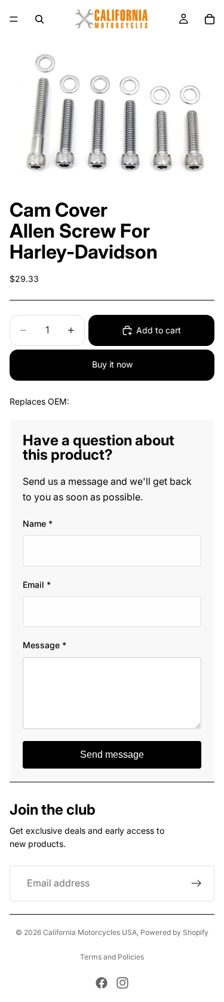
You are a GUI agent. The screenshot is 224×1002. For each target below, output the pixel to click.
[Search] (39, 19)
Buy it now (112, 364)
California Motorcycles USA (90, 932)
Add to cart (158, 330)
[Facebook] (101, 983)
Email (37, 584)
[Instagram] (122, 983)
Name (38, 523)
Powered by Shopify (174, 932)
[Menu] (13, 19)
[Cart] (210, 19)
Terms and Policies (112, 956)
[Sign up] (196, 883)
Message (44, 645)
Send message (112, 754)
